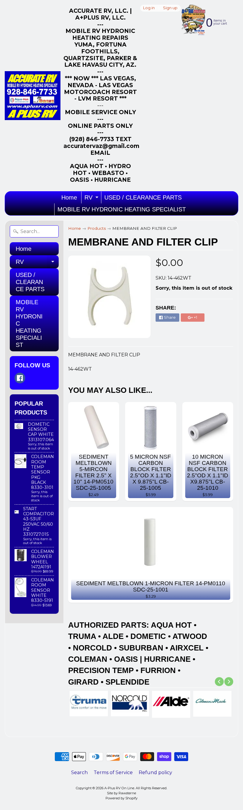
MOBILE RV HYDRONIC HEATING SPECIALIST (121, 209)
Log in (149, 8)
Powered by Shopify (121, 798)
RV (92, 198)
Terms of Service (113, 772)
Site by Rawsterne (121, 793)
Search (79, 772)
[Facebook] (20, 378)
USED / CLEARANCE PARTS (143, 197)
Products (96, 228)
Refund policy (155, 772)
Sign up (170, 8)
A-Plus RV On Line (119, 788)
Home (69, 197)
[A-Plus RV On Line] (32, 95)
